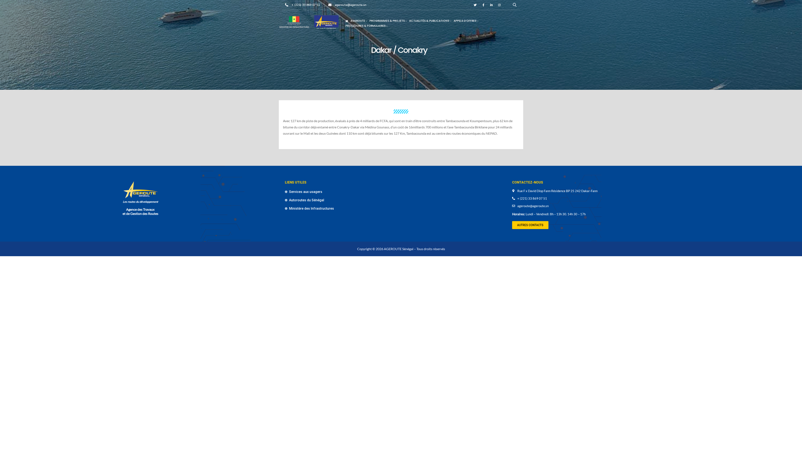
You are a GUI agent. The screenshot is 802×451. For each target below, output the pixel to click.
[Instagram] (499, 5)
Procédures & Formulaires (365, 26)
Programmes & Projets (387, 21)
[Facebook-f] (483, 5)
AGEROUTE (357, 21)
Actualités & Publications (429, 21)
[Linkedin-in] (491, 5)
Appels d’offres (465, 21)
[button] (530, 225)
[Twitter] (475, 5)
